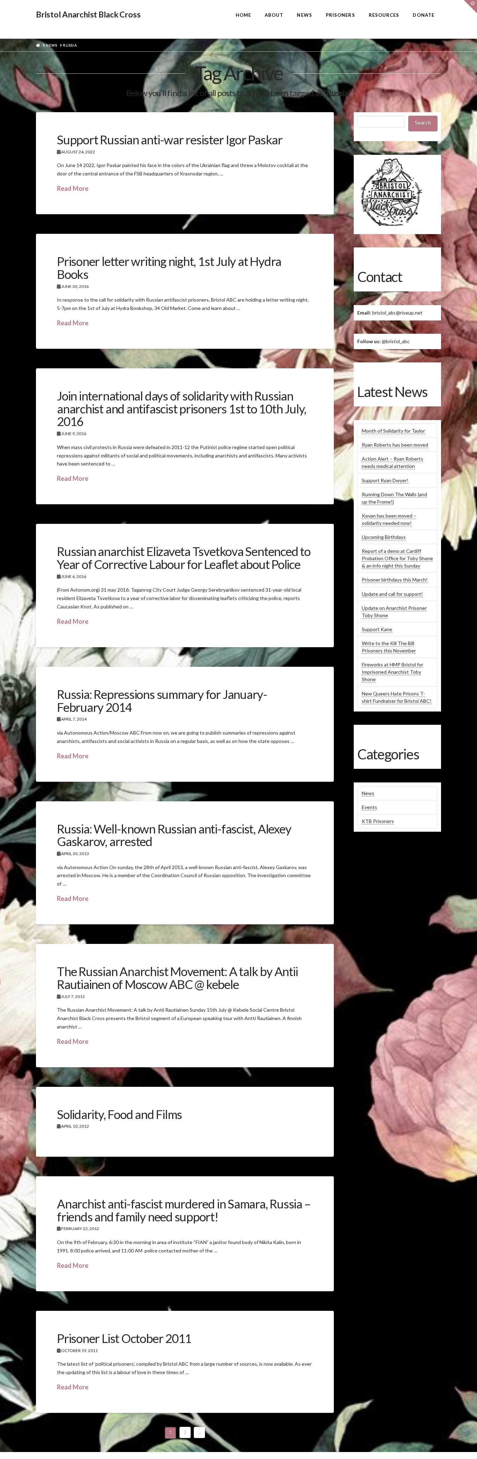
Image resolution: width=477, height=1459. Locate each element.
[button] (470, 6)
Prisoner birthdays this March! (395, 580)
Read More (72, 188)
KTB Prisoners (378, 821)
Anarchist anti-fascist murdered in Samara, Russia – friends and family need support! (184, 1210)
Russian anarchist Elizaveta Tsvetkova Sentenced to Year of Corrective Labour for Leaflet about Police (183, 557)
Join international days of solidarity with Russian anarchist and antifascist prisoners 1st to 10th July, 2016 (181, 408)
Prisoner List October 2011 (124, 1338)
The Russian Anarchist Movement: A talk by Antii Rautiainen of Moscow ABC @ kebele (177, 977)
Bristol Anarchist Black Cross (88, 14)
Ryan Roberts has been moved (395, 445)
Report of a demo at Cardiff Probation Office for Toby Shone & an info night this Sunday (397, 558)
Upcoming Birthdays (384, 537)
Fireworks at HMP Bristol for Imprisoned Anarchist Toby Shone (392, 672)
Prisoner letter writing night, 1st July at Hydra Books (169, 267)
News (368, 793)
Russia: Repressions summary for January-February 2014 (162, 700)
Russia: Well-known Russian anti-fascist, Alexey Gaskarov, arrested (174, 835)
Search (423, 122)
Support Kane (377, 629)
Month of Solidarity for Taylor (393, 431)
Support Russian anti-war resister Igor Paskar (169, 139)
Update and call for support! (392, 594)
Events (369, 807)
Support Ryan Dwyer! (385, 480)
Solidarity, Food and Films (119, 1114)
